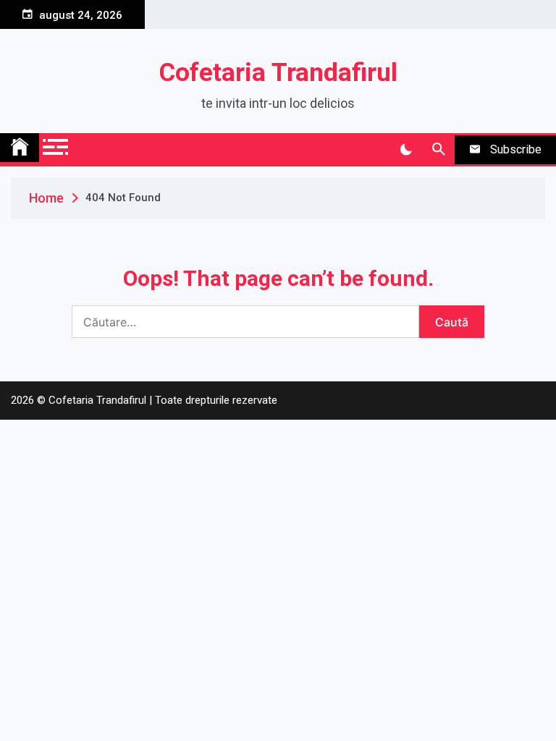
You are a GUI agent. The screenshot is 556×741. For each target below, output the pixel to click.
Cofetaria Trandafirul (278, 73)
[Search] (438, 149)
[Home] (19, 147)
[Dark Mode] (405, 149)
